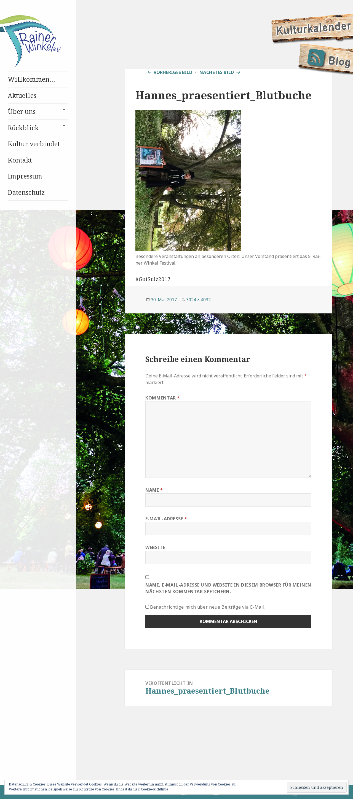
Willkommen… (31, 79)
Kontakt (20, 160)
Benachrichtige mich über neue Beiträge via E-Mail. (208, 607)
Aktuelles (22, 95)
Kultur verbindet (34, 143)
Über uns (22, 111)
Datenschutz (26, 192)
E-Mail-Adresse (166, 519)
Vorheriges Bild (173, 72)
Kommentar (162, 398)
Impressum (25, 176)
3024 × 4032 (198, 300)
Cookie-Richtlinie (154, 789)
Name (154, 490)
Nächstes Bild (216, 72)
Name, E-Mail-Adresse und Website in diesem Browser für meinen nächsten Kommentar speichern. (228, 588)
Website (155, 547)
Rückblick (23, 127)
